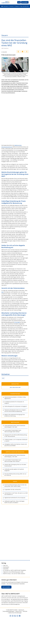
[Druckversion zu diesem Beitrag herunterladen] (18, 51)
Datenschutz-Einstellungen (15, 612)
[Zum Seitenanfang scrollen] (27, 616)
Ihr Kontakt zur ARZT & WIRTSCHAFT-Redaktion (14, 570)
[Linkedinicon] (19, 616)
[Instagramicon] (13, 616)
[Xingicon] (17, 616)
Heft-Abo (25, 611)
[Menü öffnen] (19, 2)
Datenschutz (19, 611)
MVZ (2, 292)
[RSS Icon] (15, 616)
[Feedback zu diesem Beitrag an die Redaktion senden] (27, 51)
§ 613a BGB (17, 322)
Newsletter (6, 568)
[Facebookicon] (10, 616)
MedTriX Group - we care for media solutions (14, 573)
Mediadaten (6, 567)
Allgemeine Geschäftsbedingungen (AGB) (13, 572)
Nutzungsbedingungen (8, 611)
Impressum (21, 610)
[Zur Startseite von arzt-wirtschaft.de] (5, 2)
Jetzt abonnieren (14, 387)
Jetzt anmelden (6, 587)
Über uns (5, 565)
